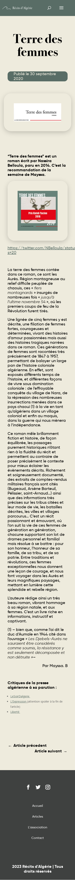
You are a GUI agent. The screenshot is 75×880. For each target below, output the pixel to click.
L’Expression (18, 701)
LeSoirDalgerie (20, 696)
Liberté (15, 712)
